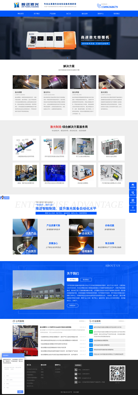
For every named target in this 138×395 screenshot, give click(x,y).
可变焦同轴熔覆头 (32, 377)
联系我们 (117, 13)
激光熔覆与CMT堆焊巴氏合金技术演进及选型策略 (55, 327)
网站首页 (21, 13)
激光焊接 (75, 92)
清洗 (42, 375)
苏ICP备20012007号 (66, 392)
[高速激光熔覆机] (83, 173)
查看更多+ (72, 305)
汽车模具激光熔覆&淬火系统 (111, 183)
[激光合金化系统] (111, 146)
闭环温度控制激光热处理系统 (54, 156)
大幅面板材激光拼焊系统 (26, 156)
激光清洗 (104, 92)
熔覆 (42, 372)
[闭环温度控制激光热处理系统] (54, 146)
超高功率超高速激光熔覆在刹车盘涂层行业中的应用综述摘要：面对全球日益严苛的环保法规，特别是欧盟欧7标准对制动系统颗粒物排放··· (109, 334)
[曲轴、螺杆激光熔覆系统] (26, 173)
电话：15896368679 (83, 374)
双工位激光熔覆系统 (83, 156)
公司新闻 (57, 369)
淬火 (42, 369)
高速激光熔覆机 (83, 183)
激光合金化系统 (111, 156)
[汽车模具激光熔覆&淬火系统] (111, 173)
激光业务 (85, 13)
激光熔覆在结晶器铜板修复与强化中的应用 (53, 347)
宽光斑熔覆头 (31, 380)
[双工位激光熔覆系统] (83, 146)
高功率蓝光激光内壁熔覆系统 (54, 183)
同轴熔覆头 (30, 375)
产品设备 (53, 13)
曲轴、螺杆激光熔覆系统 (26, 183)
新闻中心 (101, 13)
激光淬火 (47, 92)
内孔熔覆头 (30, 383)
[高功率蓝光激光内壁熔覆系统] (54, 173)
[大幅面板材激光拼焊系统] (26, 146)
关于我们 (37, 13)
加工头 (68, 13)
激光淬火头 (30, 386)
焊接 (42, 377)
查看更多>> (82, 321)
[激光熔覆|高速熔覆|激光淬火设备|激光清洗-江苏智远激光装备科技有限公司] (45, 5)
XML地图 (76, 392)
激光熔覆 (18, 92)
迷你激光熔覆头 (31, 372)
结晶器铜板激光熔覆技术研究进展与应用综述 (54, 344)
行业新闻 (57, 372)
